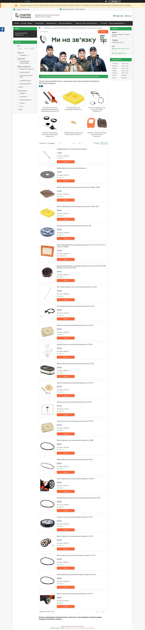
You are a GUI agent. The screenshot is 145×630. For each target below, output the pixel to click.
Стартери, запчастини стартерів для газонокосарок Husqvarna (97, 134)
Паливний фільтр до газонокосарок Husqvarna (72, 149)
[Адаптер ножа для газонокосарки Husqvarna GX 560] (47, 232)
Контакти (104, 23)
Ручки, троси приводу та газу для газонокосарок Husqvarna (97, 109)
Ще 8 (20, 109)
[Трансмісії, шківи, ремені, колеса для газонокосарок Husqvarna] (50, 122)
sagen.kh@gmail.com (120, 53)
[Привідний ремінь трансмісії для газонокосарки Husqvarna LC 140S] (47, 504)
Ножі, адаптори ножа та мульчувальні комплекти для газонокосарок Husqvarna (50, 109)
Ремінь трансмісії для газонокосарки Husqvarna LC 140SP (75, 440)
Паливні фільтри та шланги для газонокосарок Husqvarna (73, 133)
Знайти (103, 31)
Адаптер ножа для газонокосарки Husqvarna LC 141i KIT (75, 325)
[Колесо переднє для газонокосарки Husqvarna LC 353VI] (47, 542)
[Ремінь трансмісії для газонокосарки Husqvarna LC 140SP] (47, 446)
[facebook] (40, 86)
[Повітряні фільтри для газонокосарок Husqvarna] (73, 97)
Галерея (97, 143)
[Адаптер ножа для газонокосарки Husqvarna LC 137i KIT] (47, 389)
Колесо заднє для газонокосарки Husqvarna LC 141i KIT (75, 594)
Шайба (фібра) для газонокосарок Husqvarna (71, 168)
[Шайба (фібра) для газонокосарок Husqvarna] (47, 174)
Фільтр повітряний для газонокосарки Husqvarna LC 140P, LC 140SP (78, 187)
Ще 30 (21, 87)
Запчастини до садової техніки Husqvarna (56, 28)
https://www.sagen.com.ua (121, 48)
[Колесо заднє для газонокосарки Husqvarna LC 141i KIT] (47, 600)
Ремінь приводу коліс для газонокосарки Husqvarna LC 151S (76, 555)
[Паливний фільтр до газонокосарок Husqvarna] (47, 155)
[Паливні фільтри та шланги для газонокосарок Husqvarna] (73, 122)
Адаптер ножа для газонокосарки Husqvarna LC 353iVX (75, 344)
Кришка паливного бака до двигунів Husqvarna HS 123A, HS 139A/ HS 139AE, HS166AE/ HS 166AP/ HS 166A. (81, 267)
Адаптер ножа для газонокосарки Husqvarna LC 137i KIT (75, 383)
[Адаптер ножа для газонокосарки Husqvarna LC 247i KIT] (47, 427)
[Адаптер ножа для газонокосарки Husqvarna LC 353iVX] (47, 350)
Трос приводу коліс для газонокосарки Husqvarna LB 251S (75, 306)
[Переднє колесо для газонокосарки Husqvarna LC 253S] (47, 523)
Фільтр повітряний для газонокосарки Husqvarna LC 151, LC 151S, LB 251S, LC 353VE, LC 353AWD (81, 246)
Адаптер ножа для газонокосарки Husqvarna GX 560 (74, 226)
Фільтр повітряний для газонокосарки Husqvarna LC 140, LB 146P (78, 206)
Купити (66, 162)
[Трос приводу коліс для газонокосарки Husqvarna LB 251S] (47, 312)
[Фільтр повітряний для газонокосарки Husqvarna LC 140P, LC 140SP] (47, 193)
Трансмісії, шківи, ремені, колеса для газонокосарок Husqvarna (50, 134)
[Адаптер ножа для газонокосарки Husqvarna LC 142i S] (47, 408)
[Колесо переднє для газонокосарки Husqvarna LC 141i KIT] (47, 485)
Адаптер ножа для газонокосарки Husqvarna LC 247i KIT (75, 421)
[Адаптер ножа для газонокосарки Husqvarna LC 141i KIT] (47, 331)
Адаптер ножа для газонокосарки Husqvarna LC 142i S (74, 402)
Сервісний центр (51, 23)
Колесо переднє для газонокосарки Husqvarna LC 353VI (75, 536)
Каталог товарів (26, 23)
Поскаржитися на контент (72, 628)
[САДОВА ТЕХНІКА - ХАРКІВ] (23, 16)
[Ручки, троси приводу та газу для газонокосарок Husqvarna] (97, 97)
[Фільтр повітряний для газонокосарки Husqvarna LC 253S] (47, 370)
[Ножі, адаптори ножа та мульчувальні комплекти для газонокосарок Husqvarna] (50, 97)
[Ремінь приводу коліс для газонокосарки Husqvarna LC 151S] (47, 561)
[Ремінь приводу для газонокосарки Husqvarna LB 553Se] (47, 466)
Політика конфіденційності (87, 628)
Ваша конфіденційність (116, 23)
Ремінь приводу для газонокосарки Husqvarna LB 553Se (75, 459)
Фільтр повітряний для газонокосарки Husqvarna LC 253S (75, 363)
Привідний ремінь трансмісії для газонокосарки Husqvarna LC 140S (78, 498)
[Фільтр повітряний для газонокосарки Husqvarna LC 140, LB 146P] (47, 212)
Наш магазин (40, 23)
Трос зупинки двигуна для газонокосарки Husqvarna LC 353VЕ (77, 287)
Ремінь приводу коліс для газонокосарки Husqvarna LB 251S (76, 574)
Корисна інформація (65, 23)
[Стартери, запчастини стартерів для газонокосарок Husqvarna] (97, 122)
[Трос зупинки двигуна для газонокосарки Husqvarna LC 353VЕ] (47, 293)
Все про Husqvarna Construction (21, 34)
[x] (42, 86)
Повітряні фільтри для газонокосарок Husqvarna (72, 108)
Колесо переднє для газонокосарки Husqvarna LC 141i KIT (76, 479)
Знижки (16, 23)
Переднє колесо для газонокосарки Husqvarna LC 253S (75, 517)
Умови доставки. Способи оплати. (86, 23)
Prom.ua (82, 626)
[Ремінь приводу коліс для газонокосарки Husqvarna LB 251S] (47, 581)
